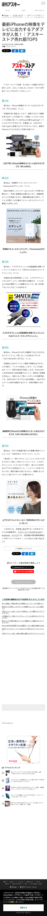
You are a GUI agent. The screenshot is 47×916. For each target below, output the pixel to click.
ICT (26, 884)
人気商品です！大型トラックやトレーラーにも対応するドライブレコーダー (23, 616)
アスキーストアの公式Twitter (29, 532)
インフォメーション (36, 884)
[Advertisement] (23, 654)
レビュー (12, 882)
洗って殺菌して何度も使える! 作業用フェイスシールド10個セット (23, 603)
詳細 (11, 902)
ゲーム (38, 882)
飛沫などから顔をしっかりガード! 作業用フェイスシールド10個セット (23, 607)
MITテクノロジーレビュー (29, 887)
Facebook (6, 535)
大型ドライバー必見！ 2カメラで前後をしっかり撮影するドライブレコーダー (23, 612)
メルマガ (14, 535)
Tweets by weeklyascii (7, 723)
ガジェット (29, 882)
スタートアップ (23, 10)
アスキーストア (18, 15)
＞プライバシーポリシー (23, 913)
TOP (4, 882)
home (6, 15)
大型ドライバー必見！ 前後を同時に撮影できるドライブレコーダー (23, 633)
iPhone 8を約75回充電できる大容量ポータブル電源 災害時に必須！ (23, 625)
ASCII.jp (14, 887)
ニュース (20, 882)
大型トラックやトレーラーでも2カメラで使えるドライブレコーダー (23, 629)
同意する (23, 908)
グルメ (8, 10)
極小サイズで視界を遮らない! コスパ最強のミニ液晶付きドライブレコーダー (23, 621)
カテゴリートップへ (24, 582)
